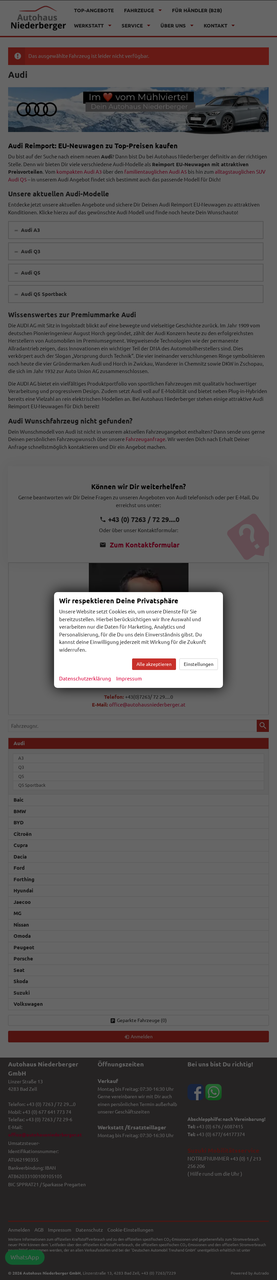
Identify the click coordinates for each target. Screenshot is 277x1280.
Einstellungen (198, 664)
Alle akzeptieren (154, 664)
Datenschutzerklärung (85, 678)
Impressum (129, 678)
